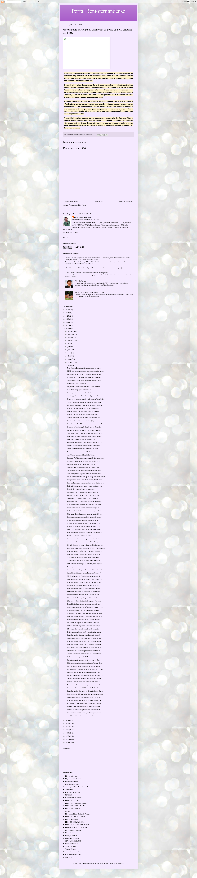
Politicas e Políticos (71, 844)
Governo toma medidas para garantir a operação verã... (85, 713)
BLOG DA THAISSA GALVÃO (75, 817)
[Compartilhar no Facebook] (104, 135)
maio (69, 353)
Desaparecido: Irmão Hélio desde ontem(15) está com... (85, 480)
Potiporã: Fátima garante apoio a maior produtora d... (84, 486)
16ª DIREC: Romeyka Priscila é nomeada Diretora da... (85, 405)
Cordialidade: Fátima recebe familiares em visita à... (84, 449)
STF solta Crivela (80, 281)
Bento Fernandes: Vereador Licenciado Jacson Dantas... (85, 532)
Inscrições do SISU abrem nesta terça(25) (80, 421)
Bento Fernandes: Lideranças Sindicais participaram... (84, 554)
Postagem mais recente (71, 201)
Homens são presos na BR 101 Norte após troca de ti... (84, 430)
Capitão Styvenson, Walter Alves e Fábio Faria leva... (84, 417)
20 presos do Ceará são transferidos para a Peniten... (84, 601)
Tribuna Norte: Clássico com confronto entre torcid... (84, 445)
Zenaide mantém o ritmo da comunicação (80, 716)
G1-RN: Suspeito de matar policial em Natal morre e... (85, 545)
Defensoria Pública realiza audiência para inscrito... (83, 492)
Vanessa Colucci (70, 849)
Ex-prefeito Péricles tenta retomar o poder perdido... (84, 387)
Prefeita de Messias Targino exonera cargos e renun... (84, 709)
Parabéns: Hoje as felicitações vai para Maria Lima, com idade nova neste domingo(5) (94, 268)
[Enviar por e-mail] (98, 135)
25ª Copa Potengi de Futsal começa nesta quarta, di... (84, 576)
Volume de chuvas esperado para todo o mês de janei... (84, 523)
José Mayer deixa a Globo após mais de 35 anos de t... (84, 501)
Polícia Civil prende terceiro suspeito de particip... (83, 414)
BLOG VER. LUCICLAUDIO (75, 806)
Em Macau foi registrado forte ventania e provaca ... (84, 623)
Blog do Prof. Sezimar (72, 808)
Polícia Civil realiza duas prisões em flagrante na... (83, 408)
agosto (70, 343)
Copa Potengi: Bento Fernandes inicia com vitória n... (84, 557)
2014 (67, 733)
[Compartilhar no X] (102, 135)
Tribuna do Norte (70, 846)
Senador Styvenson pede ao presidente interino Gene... (84, 402)
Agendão (68, 811)
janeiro (70, 365)
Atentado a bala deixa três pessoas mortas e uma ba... (84, 651)
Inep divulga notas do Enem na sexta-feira (80, 489)
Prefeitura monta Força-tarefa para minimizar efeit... (84, 632)
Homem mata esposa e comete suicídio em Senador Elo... (85, 675)
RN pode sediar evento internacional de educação (83, 629)
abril (69, 356)
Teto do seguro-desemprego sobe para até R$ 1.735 (83, 461)
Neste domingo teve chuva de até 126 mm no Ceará (83, 660)
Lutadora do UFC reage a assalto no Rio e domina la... (84, 647)
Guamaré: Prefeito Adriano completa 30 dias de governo (85, 458)
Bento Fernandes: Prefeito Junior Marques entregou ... (84, 551)
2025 (67, 310)
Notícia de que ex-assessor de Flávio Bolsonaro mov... (84, 452)
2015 (67, 730)
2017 (67, 724)
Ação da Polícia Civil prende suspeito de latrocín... (83, 411)
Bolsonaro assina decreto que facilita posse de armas (84, 517)
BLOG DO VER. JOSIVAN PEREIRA (77, 825)
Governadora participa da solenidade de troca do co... (84, 697)
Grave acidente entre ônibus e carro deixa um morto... (84, 678)
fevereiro (71, 362)
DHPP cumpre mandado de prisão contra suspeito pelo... (85, 371)
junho (70, 350)
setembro (71, 340)
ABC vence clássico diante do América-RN (81, 439)
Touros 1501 (69, 789)
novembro (71, 334)
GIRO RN (68, 795)
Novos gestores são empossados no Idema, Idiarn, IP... (84, 567)
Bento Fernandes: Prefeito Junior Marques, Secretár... (84, 619)
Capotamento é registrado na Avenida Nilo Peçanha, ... (84, 467)
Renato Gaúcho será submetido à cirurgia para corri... (84, 706)
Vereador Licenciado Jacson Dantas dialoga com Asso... (85, 613)
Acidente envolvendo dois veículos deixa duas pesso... (84, 542)
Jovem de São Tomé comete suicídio (79, 536)
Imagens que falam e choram (76, 383)
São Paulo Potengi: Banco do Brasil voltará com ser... (84, 433)
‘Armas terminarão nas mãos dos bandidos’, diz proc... (84, 505)
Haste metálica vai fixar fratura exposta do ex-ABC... (84, 585)
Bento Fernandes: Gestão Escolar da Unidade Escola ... (85, 582)
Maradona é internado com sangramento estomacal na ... (85, 685)
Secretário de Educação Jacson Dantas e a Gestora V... (84, 573)
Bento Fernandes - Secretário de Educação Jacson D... (84, 635)
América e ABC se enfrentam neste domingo (81, 464)
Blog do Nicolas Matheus (73, 779)
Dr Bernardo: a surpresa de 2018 (77, 657)
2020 (67, 325)
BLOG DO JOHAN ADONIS (74, 822)
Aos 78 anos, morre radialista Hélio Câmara (81, 455)
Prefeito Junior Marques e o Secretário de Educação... (84, 626)
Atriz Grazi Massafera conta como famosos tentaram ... (85, 529)
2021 (67, 322)
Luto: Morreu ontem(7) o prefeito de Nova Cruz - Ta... (85, 607)
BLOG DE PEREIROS (72, 800)
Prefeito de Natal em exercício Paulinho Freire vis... (84, 526)
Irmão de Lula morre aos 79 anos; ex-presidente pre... (84, 374)
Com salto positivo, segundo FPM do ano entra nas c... (84, 473)
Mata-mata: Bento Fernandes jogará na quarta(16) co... (84, 514)
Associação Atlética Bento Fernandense (77, 787)
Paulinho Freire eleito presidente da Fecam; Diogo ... (84, 666)
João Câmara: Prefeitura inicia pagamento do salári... (84, 368)
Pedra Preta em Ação (72, 784)
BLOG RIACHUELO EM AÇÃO (76, 827)
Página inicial (99, 201)
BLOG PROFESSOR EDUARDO (76, 803)
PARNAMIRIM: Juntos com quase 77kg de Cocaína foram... (86, 477)
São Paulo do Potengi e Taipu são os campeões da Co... (85, 442)
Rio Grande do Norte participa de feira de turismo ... (84, 598)
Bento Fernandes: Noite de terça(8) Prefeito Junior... (84, 588)
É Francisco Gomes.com (73, 798)
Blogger (120, 863)
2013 (67, 736)
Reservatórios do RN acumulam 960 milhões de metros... (85, 694)
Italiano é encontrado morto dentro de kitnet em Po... (84, 682)
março (70, 359)
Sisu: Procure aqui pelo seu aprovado (79, 390)
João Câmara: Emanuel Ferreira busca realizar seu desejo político (87, 273)
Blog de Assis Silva (71, 819)
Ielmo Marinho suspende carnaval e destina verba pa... (84, 436)
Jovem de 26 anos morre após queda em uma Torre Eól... (85, 399)
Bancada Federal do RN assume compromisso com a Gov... (86, 424)
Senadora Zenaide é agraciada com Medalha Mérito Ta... (85, 570)
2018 (67, 720)
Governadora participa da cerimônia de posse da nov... (84, 638)
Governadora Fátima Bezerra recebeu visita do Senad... (85, 380)
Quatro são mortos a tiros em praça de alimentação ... (84, 539)
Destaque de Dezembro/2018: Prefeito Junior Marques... (85, 688)
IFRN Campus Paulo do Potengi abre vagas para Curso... (85, 669)
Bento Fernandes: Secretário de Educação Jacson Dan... (85, 691)
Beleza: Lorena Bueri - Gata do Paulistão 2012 (90, 292)
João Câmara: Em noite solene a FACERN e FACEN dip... (86, 548)
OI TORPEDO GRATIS (73, 841)
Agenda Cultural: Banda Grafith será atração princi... (84, 672)
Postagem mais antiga (126, 201)
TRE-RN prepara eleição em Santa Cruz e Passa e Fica (84, 579)
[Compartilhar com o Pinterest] (107, 135)
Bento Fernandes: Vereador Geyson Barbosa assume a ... (85, 616)
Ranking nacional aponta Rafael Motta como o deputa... (85, 393)
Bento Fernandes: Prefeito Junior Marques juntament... (84, 644)
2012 (67, 739)
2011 (67, 742)
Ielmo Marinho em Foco (73, 792)
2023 (67, 316)
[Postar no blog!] (100, 135)
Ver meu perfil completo (71, 232)
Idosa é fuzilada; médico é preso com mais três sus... (84, 604)
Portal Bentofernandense (82, 217)
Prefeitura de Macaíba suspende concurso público (83, 520)
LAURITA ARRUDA (72, 838)
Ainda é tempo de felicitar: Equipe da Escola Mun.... (84, 495)
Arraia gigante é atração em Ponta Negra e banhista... (84, 396)
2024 (67, 313)
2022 (67, 319)
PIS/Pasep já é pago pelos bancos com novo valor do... (84, 703)
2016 (67, 727)
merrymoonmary (102, 863)
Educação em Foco (71, 835)
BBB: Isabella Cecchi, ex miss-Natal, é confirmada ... (84, 591)
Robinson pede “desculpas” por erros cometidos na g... (84, 377)
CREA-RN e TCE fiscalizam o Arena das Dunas (82, 498)
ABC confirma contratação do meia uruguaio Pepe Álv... (85, 563)
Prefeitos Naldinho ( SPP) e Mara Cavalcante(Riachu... (85, 610)
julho (69, 346)
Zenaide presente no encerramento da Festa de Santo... (84, 654)
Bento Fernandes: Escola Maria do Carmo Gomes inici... (85, 641)
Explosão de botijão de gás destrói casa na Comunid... (84, 427)
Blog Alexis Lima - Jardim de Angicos (77, 814)
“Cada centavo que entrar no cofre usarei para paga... (84, 560)
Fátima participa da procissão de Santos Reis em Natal (84, 663)
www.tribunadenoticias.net (73, 852)
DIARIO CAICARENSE (73, 830)
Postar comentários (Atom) (77, 205)
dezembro (71, 331)
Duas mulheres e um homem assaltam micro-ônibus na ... (85, 483)
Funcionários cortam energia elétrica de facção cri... (84, 508)
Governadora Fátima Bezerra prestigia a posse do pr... (84, 470)
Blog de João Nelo (71, 776)
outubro (70, 337)
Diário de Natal (70, 833)
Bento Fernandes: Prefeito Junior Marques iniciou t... (84, 595)
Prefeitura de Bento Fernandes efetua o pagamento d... (84, 511)
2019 (67, 328)
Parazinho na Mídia (71, 781)
